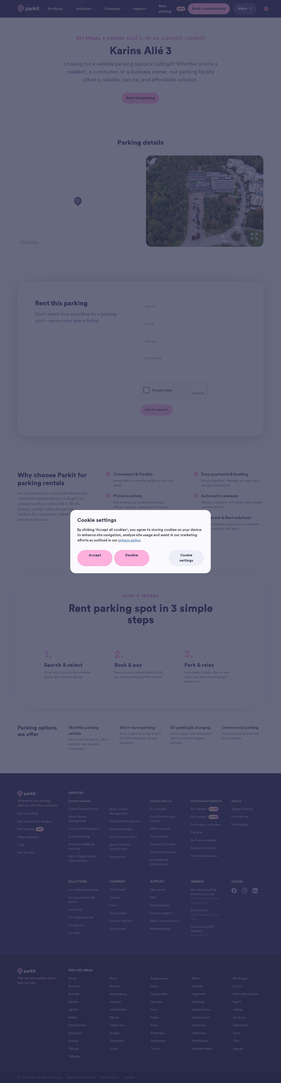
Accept (95, 555)
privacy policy (129, 540)
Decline (131, 555)
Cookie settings (186, 557)
